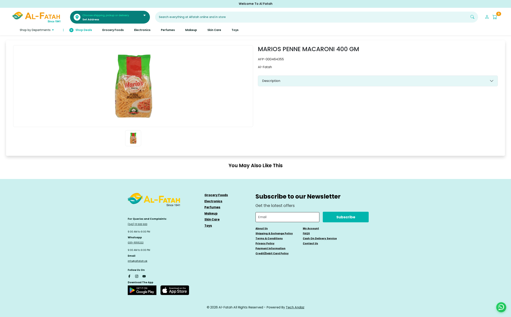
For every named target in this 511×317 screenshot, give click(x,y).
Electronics (213, 201)
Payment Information (270, 248)
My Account (311, 228)
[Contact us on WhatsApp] (501, 307)
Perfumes (212, 207)
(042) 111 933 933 (137, 224)
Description (271, 81)
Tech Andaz (295, 307)
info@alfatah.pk (137, 261)
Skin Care (212, 219)
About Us (262, 228)
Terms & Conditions (269, 238)
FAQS (306, 233)
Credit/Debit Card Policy (272, 253)
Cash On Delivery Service (320, 238)
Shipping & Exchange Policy (274, 233)
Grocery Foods (216, 195)
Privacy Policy (265, 243)
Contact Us (310, 243)
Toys (208, 226)
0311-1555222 (136, 242)
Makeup (211, 213)
